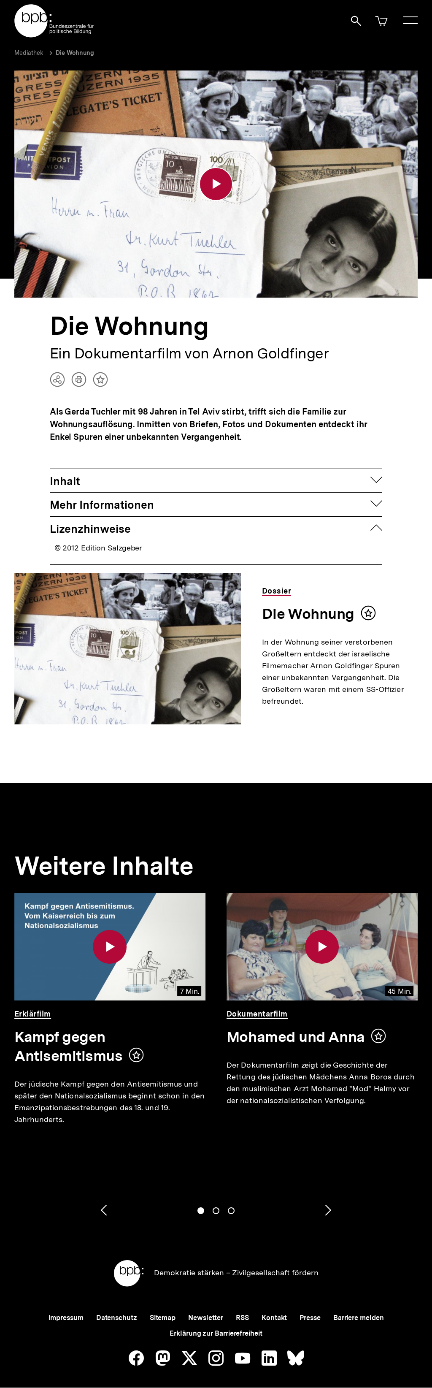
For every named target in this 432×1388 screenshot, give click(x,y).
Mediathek (28, 52)
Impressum (66, 1318)
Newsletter (205, 1318)
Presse (310, 1318)
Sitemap (163, 1318)
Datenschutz (116, 1318)
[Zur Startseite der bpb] (54, 34)
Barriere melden (358, 1318)
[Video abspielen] (216, 184)
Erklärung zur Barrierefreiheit (216, 1333)
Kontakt (274, 1318)
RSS (242, 1318)
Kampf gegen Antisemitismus (68, 1046)
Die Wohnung (75, 52)
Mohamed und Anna (296, 1037)
